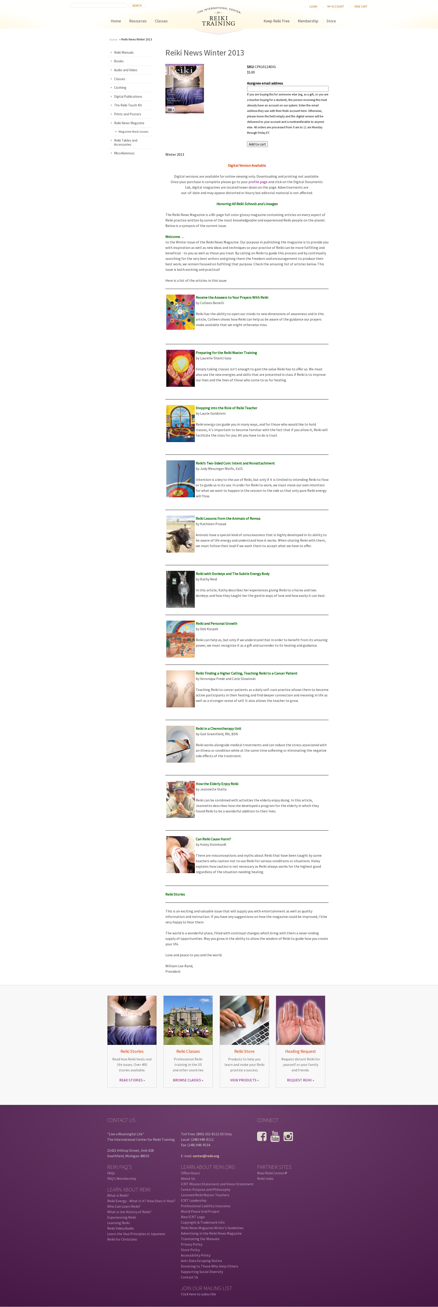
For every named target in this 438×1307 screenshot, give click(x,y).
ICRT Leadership (193, 1200)
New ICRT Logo (193, 1217)
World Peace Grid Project (200, 1211)
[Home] (219, 24)
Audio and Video (125, 70)
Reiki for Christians (122, 1239)
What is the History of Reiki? (129, 1212)
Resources (138, 21)
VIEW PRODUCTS (243, 1080)
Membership (308, 21)
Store (331, 21)
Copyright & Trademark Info (203, 1222)
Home (116, 21)
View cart (361, 6)
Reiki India (265, 1178)
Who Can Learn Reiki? (124, 1206)
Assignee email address (265, 83)
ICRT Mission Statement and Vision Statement (217, 1184)
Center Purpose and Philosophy (205, 1189)
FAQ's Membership (121, 1178)
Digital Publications (128, 96)
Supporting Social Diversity (202, 1271)
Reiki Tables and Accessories (125, 142)
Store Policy (190, 1249)
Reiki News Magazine (129, 123)
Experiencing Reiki (121, 1217)
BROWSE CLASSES (187, 1080)
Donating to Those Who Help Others (209, 1266)
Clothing (120, 87)
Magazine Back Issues (134, 131)
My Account (335, 6)
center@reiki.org (206, 1156)
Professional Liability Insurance (205, 1206)
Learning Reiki (118, 1222)
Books (119, 61)
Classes (161, 21)
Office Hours (190, 1173)
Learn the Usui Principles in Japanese (136, 1233)
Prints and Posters (127, 114)
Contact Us (189, 1277)
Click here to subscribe (198, 1294)
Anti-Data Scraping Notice (201, 1260)
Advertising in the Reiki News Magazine (211, 1233)
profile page (258, 181)
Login (313, 6)
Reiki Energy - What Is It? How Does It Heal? (141, 1201)
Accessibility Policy (196, 1255)
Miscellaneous (124, 153)
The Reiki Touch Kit (128, 105)
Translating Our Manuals (200, 1238)
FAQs (111, 1173)
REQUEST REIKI (299, 1080)
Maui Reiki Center (271, 1173)
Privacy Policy (191, 1244)
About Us (188, 1178)
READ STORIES (131, 1080)
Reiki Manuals (124, 52)
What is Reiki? (118, 1195)
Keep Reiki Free (276, 21)
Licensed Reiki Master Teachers (205, 1195)
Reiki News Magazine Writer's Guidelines (212, 1227)
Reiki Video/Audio (120, 1228)
